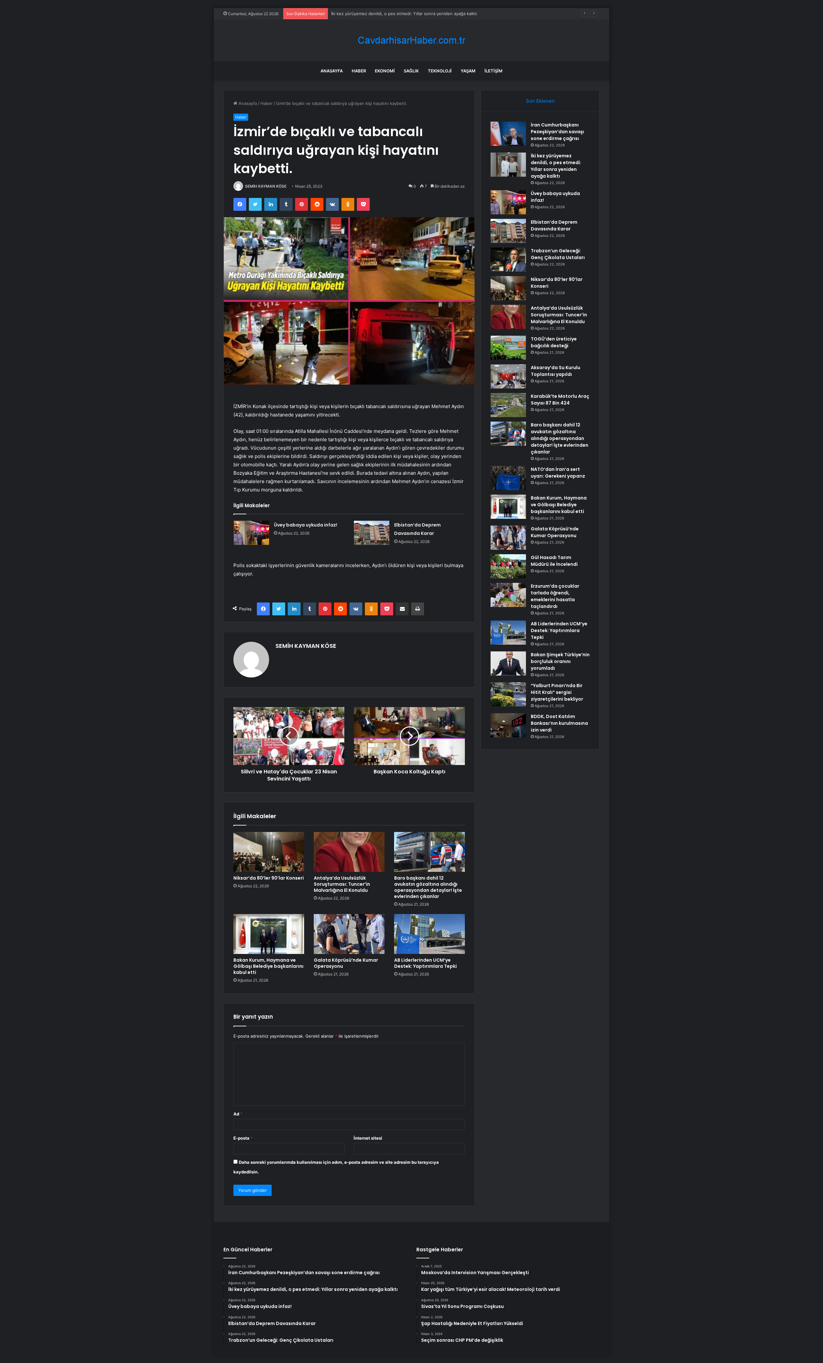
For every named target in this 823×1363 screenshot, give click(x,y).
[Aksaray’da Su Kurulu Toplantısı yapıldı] (508, 376)
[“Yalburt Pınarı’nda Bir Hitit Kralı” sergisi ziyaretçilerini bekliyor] (508, 694)
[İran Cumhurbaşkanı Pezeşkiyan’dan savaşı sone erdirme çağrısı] (508, 134)
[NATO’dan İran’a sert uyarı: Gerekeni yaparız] (508, 478)
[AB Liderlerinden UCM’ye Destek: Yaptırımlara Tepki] (429, 934)
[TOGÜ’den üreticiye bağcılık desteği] (508, 348)
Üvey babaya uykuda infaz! (358, 13)
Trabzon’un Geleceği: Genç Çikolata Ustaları (558, 254)
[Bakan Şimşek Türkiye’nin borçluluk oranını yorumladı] (508, 663)
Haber (359, 70)
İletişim (493, 70)
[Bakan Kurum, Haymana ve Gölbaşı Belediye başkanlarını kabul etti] (268, 934)
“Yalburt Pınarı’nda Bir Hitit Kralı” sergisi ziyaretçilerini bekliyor (557, 692)
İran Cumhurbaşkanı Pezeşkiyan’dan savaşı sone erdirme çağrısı (557, 132)
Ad (237, 1113)
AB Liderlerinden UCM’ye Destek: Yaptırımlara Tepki (425, 963)
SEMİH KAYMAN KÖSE (265, 186)
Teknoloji (440, 70)
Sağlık (411, 70)
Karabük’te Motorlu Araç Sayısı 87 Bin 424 (560, 399)
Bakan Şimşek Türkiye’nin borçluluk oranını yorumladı (560, 661)
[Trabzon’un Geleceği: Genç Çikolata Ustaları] (508, 259)
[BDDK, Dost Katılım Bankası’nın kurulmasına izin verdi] (508, 725)
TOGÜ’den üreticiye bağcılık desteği (554, 342)
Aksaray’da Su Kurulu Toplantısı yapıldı (555, 371)
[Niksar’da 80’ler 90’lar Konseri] (268, 852)
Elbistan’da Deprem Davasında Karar (554, 225)
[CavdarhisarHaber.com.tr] (411, 40)
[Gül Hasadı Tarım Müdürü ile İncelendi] (508, 566)
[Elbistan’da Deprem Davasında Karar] (371, 533)
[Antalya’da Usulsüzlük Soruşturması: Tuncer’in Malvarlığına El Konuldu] (349, 852)
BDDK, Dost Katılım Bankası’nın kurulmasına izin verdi (559, 723)
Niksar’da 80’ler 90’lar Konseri (268, 878)
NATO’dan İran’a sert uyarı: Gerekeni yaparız (558, 472)
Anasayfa (332, 70)
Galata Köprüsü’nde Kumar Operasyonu (346, 963)
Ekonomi (385, 70)
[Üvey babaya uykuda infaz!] (251, 533)
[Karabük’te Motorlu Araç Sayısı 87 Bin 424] (508, 405)
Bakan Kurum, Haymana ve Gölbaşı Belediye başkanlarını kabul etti (268, 966)
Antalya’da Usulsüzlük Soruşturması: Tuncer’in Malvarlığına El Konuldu (342, 884)
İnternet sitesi (368, 1138)
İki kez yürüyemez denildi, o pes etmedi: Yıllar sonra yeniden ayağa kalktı (556, 166)
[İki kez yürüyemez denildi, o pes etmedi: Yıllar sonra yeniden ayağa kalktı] (508, 165)
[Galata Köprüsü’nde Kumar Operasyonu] (349, 934)
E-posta (243, 1138)
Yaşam (468, 70)
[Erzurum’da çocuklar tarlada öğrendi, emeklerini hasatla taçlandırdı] (508, 595)
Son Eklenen (540, 101)
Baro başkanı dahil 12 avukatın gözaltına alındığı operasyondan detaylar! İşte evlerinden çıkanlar (428, 887)
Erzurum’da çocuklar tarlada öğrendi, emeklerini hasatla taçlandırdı (555, 596)
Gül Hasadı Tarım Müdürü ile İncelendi (554, 560)
